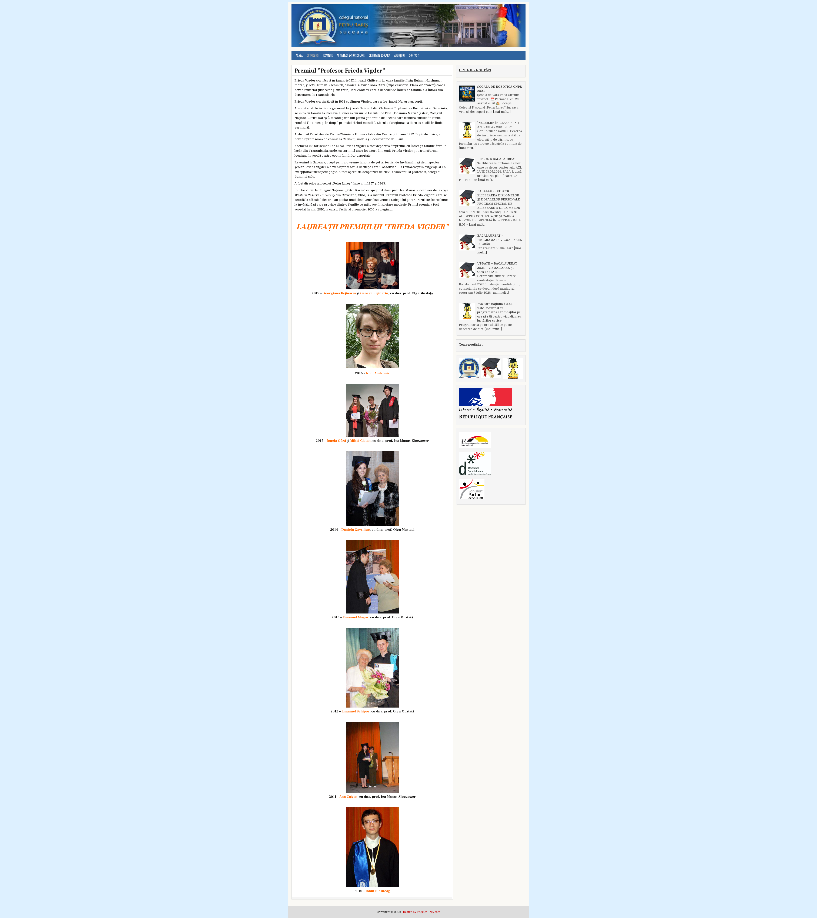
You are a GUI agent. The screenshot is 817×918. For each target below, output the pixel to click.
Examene (328, 55)
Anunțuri (399, 55)
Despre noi (313, 55)
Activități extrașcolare (350, 55)
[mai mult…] (502, 111)
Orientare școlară (379, 55)
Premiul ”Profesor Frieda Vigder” (339, 70)
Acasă (299, 55)
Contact (414, 55)
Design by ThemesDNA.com (421, 912)
